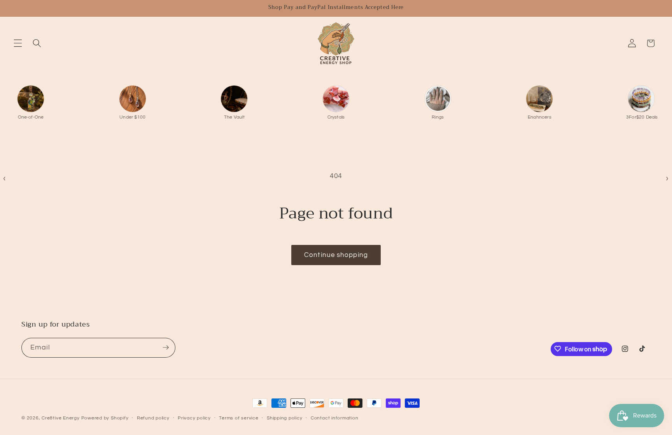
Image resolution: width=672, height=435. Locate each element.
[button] (18, 43)
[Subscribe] (165, 347)
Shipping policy (285, 418)
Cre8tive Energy (61, 418)
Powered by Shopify (105, 418)
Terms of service (238, 418)
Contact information (335, 418)
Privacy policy (194, 418)
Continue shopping (336, 255)
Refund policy (153, 418)
